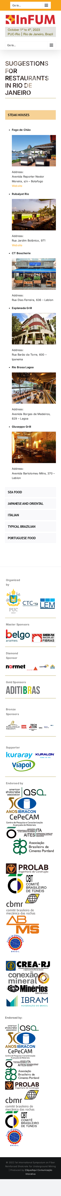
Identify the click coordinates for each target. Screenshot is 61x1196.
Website (17, 185)
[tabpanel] (30, 304)
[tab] (30, 115)
